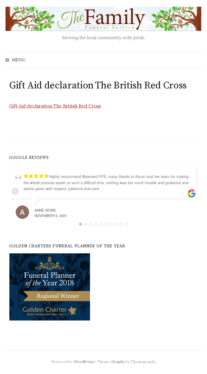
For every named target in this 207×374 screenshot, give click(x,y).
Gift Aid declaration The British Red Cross (55, 106)
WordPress (84, 361)
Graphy (118, 361)
